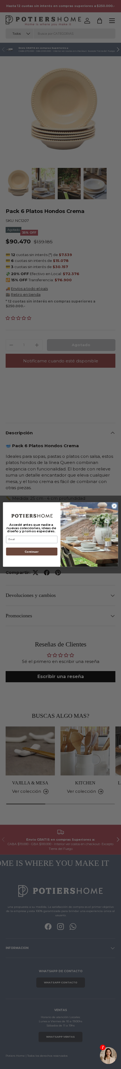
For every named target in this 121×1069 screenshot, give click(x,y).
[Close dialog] (114, 505)
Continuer (32, 551)
